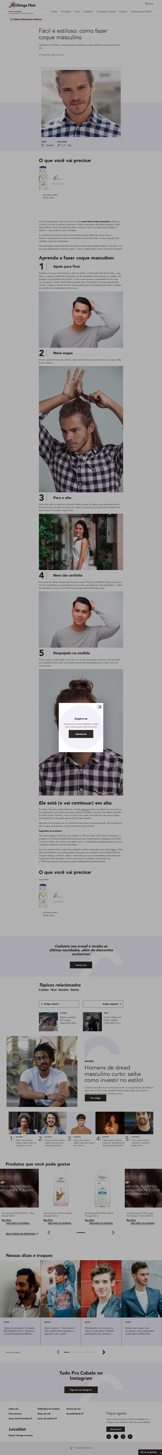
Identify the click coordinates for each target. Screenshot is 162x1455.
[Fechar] (99, 706)
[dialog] (81, 727)
